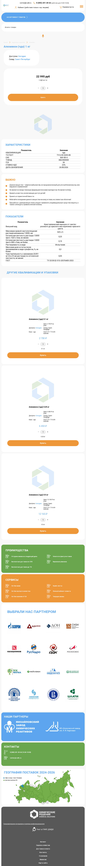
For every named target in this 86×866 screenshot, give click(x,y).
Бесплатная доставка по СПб (21, 561)
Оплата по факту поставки (62, 556)
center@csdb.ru (15, 758)
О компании (43, 856)
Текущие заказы (58, 596)
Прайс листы (57, 586)
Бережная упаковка (60, 561)
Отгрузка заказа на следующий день (24, 556)
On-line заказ (15, 586)
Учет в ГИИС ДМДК (45, 829)
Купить (43, 97)
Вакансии (43, 859)
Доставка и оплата (43, 849)
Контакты (43, 852)
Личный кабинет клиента (62, 591)
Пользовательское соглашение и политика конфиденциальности (23, 824)
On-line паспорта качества (20, 591)
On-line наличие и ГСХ (19, 596)
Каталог (43, 842)
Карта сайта (43, 863)
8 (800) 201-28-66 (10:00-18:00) (20, 752)
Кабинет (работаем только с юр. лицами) (33, 7)
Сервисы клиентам (43, 845)
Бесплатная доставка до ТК (21, 567)
